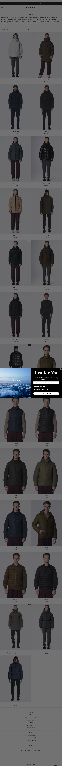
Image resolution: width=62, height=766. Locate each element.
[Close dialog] (60, 369)
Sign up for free (46, 393)
